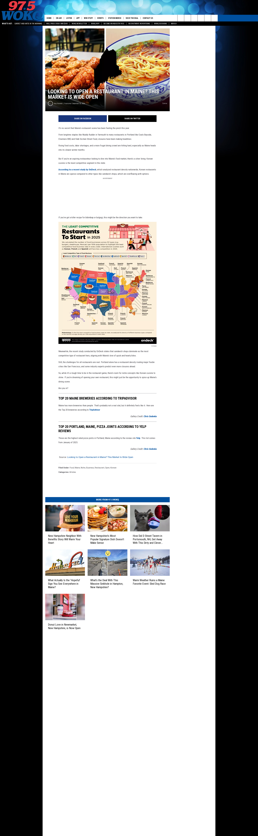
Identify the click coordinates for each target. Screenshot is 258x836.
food (72, 468)
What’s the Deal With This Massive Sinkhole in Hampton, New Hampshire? (106, 583)
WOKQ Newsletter (79, 24)
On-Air (59, 18)
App (78, 18)
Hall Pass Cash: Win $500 (57, 24)
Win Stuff (88, 18)
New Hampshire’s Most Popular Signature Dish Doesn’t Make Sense (107, 539)
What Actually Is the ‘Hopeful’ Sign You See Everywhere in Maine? (64, 583)
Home (49, 18)
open (107, 468)
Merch (174, 24)
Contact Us (148, 18)
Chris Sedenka (150, 416)
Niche (83, 468)
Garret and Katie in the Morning (28, 24)
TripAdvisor (94, 409)
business (90, 468)
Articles (72, 472)
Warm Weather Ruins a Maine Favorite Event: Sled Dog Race (149, 581)
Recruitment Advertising (139, 24)
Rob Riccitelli (58, 103)
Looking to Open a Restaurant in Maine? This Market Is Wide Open (100, 457)
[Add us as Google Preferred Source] (187, 18)
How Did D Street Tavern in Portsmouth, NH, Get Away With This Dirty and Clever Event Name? (147, 539)
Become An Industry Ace (114, 24)
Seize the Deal (132, 18)
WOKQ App (95, 24)
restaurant (99, 468)
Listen (69, 18)
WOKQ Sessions (160, 24)
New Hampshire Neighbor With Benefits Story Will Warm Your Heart (64, 539)
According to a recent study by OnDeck (77, 169)
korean (113, 468)
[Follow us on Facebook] (194, 18)
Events (100, 18)
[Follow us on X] (207, 18)
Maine (77, 468)
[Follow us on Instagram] (201, 18)
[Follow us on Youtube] (214, 18)
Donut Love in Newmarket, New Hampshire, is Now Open (64, 626)
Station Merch (114, 18)
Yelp (138, 438)
